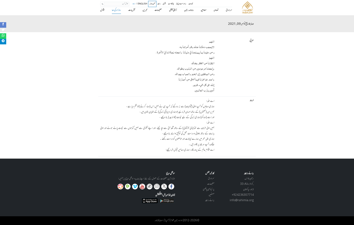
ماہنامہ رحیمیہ (188, 10)
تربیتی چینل (173, 10)
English (142, 4)
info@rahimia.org (242, 200)
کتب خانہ (152, 4)
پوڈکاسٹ (171, 4)
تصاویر (216, 10)
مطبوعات (158, 10)
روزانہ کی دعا (116, 10)
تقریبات (131, 10)
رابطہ (159, 4)
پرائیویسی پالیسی (208, 189)
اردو (134, 4)
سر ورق (229, 10)
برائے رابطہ (209, 200)
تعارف (190, 4)
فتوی (164, 4)
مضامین (203, 10)
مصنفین (211, 195)
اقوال (102, 10)
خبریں (145, 10)
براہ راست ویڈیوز (181, 4)
